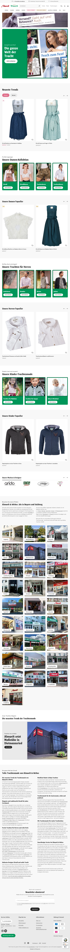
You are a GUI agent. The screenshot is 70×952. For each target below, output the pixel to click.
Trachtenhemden (14, 848)
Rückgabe (21, 925)
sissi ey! (4, 872)
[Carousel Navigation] (65, 95)
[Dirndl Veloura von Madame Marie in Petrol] (52, 225)
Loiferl (6, 851)
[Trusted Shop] (5, 930)
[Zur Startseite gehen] (9, 6)
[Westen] (43, 279)
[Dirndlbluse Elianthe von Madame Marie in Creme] (18, 225)
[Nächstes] (67, 201)
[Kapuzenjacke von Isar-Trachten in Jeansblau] (52, 440)
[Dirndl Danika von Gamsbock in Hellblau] (18, 120)
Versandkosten (31, 946)
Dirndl (10, 805)
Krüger (52, 511)
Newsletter (21, 920)
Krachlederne (43, 788)
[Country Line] (10, 483)
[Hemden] (26, 279)
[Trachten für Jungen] (35, 386)
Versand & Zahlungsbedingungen (41, 928)
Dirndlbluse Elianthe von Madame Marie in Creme (14, 249)
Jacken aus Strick (8, 854)
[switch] (65, 947)
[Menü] (68, 938)
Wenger (43, 511)
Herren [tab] (13, 95)
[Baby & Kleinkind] (57, 386)
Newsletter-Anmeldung (20, 1)
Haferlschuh (10, 853)
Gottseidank (15, 871)
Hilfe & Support (22, 923)
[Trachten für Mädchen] (12, 386)
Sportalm (48, 511)
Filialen (47, 5)
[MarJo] (60, 485)
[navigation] (65, 201)
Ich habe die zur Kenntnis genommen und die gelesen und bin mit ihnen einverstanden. (36, 904)
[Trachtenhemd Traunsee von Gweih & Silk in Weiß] (18, 332)
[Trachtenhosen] (43, 172)
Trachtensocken (12, 851)
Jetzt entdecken (8, 187)
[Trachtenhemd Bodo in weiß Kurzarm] (52, 332)
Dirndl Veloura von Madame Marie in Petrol (46, 249)
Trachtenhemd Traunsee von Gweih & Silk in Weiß (14, 356)
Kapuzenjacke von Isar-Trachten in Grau (11, 463)
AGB (44, 903)
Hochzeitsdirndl (12, 823)
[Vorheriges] (64, 201)
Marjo (39, 511)
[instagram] (25, 943)
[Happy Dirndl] (43, 483)
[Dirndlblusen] (26, 172)
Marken (43, 5)
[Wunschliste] (32, 139)
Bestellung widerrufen (8, 935)
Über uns (38, 920)
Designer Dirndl (22, 869)
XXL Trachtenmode (50, 828)
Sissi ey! (52, 514)
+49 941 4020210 (7, 921)
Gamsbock (45, 514)
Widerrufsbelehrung (23, 927)
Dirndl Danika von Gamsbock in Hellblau (12, 143)
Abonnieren (35, 909)
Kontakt (44, 943)
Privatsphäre (39, 925)
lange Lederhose (17, 836)
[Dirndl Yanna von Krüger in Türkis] (52, 120)
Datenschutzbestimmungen (26, 903)
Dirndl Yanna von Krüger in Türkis (44, 143)
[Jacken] (60, 279)
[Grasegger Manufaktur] (26, 483)
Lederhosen (24, 833)
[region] (35, 226)
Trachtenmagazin (53, 5)
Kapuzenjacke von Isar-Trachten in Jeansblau (47, 463)
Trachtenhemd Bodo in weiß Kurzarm (45, 356)
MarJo (13, 820)
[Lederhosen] (10, 279)
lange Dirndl (10, 818)
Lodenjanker (26, 854)
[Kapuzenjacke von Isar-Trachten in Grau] (18, 440)
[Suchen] (39, 6)
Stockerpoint (59, 511)
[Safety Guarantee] (2, 930)
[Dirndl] (10, 172)
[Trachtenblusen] (60, 172)
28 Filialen (30, 512)
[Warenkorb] (68, 6)
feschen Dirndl (63, 801)
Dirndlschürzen (43, 810)
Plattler (24, 835)
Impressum (35, 943)
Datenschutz (39, 923)
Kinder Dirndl (62, 783)
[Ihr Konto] (64, 6)
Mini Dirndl (23, 816)
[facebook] (28, 943)
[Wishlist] (61, 6)
